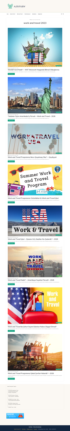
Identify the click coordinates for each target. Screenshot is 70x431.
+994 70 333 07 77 (17, 429)
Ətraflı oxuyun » (11, 73)
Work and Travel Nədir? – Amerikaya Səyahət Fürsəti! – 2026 (31, 280)
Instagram (35, 429)
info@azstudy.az (30, 429)
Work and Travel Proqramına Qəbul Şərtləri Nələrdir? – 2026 (31, 373)
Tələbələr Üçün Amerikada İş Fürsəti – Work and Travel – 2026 (31, 116)
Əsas (31, 19)
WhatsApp (24, 429)
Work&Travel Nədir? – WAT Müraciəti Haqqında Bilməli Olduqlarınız (33, 70)
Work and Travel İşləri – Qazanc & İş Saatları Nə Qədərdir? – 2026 (33, 239)
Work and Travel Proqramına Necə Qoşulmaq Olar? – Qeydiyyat (32, 157)
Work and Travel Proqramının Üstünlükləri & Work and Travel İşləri (33, 198)
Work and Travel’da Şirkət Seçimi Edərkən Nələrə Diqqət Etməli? (32, 327)
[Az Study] (16, 6)
